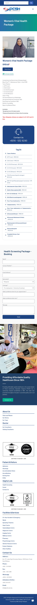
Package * (5, 285)
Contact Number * (7, 265)
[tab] (8, 74)
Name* (4, 259)
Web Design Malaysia (21, 601)
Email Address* (6, 272)
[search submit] (31, 2)
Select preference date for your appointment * (14, 291)
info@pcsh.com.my (7, 588)
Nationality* (6, 279)
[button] (32, 9)
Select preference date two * (10, 298)
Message (5, 305)
